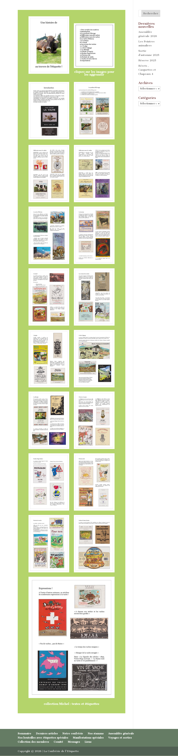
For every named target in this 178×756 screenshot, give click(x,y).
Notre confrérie (72, 733)
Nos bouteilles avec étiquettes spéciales (43, 737)
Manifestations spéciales (88, 737)
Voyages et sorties (120, 737)
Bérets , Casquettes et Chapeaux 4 (147, 70)
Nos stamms (96, 733)
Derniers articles (47, 733)
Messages (74, 741)
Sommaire (24, 733)
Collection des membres (33, 741)
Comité (58, 741)
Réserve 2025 (147, 60)
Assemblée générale (121, 733)
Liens (88, 741)
